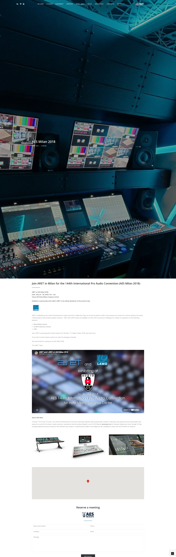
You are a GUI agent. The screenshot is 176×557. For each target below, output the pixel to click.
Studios (50, 4)
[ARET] (140, 3)
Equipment (60, 4)
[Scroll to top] (172, 553)
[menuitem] (40, 4)
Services (69, 4)
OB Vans (40, 4)
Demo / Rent (80, 4)
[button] (23, 4)
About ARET (99, 4)
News (90, 4)
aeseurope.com (106, 424)
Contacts (110, 4)
